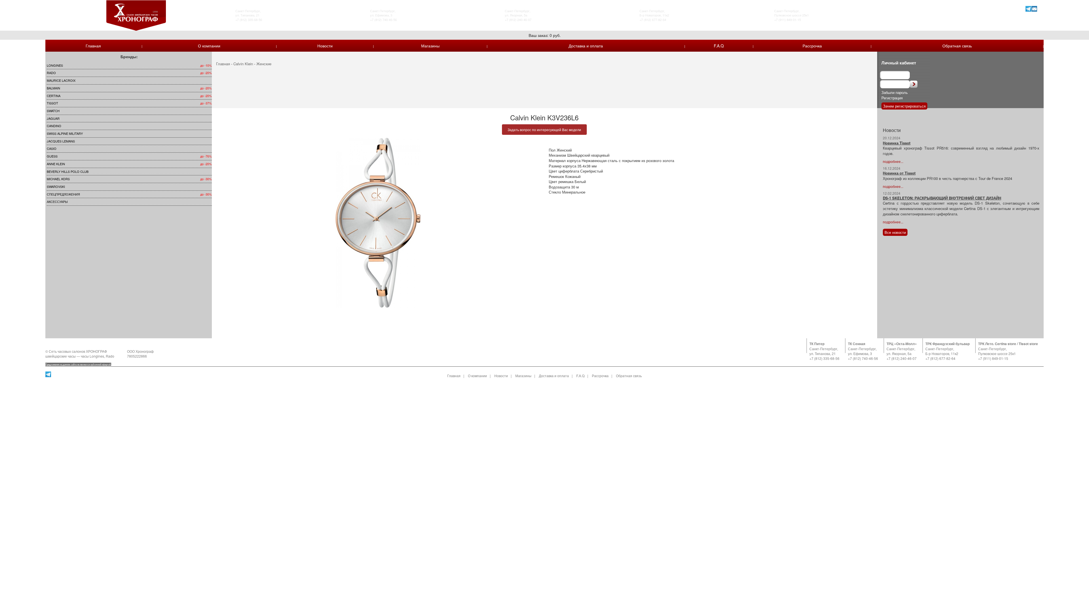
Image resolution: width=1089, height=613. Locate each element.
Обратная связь (957, 46)
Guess (52, 156)
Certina (53, 95)
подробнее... (893, 161)
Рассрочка (812, 46)
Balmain (53, 88)
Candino (54, 125)
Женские (263, 63)
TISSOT (52, 103)
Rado (51, 72)
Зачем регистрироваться (904, 106)
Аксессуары (57, 201)
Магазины (430, 46)
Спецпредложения (63, 194)
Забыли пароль (894, 92)
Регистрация (892, 97)
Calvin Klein (243, 63)
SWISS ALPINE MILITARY (65, 133)
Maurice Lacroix (61, 80)
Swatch (53, 110)
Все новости (895, 232)
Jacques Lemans (61, 141)
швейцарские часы (60, 356)
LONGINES (55, 65)
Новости (325, 46)
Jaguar (53, 118)
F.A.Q (719, 46)
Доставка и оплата (586, 46)
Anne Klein (56, 163)
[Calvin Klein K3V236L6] (378, 223)
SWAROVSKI (56, 186)
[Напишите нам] (1034, 9)
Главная (93, 46)
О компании (209, 46)
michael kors (58, 179)
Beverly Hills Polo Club (67, 171)
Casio (51, 148)
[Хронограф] (136, 15)
